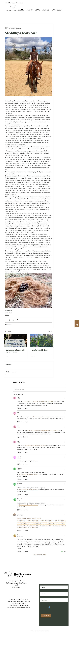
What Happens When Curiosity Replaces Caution (15, 351)
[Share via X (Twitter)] (9, 320)
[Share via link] (17, 320)
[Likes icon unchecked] (18, 408)
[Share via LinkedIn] (13, 320)
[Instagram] (77, 325)
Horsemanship (8, 310)
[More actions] (51, 28)
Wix (48, 630)
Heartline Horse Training (13, 3)
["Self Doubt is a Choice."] (15, 340)
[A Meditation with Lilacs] (41, 340)
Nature (7, 315)
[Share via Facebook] (6, 320)
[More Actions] (65, 398)
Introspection (8, 312)
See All (50, 331)
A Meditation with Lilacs (39, 350)
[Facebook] (77, 322)
